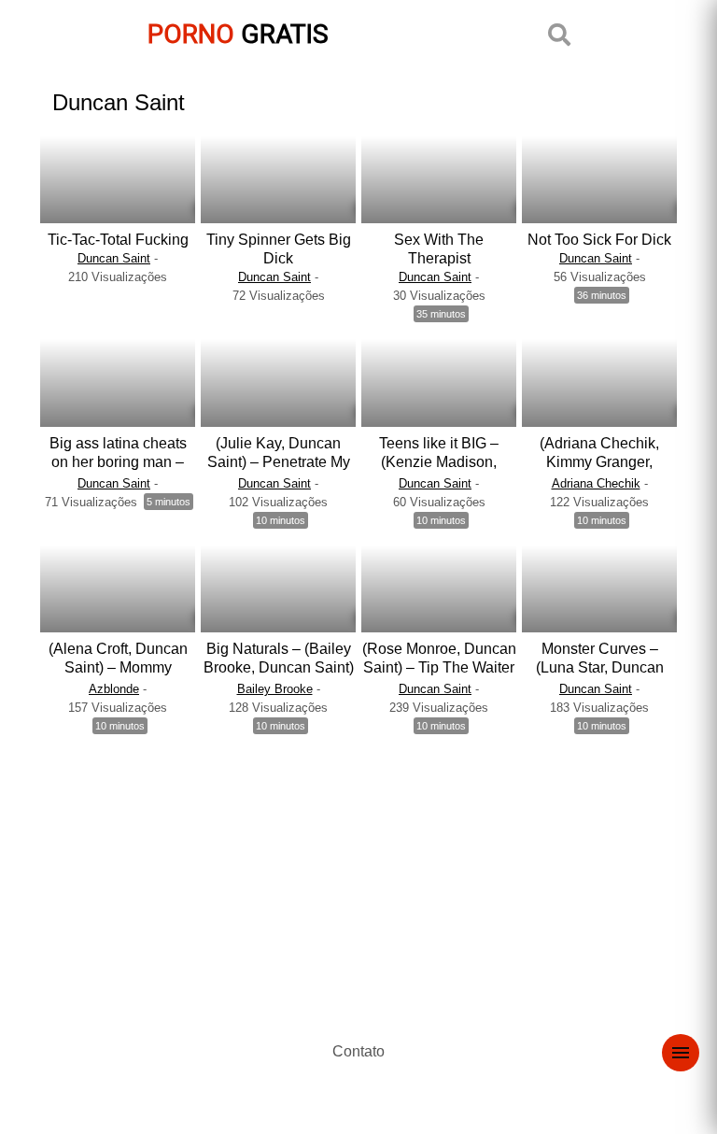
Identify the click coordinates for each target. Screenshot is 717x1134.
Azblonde (114, 689)
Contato (358, 1051)
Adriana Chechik (596, 483)
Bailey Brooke (275, 689)
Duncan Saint (113, 258)
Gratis (238, 34)
